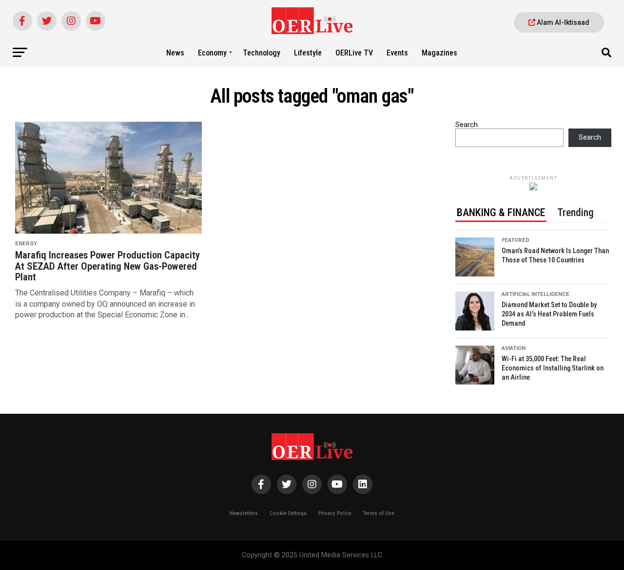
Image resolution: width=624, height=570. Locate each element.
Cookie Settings (288, 513)
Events (397, 52)
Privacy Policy (334, 513)
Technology (261, 52)
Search (466, 125)
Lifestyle (308, 52)
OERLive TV (354, 52)
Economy (212, 52)
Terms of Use (378, 513)
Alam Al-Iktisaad (562, 22)
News (175, 52)
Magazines (439, 52)
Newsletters (244, 513)
